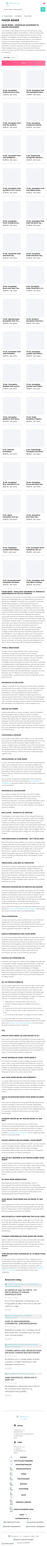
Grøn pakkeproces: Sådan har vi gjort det (21, 1378)
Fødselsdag (18, 16)
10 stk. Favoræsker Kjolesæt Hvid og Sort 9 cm (12, 386)
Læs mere (8, 1310)
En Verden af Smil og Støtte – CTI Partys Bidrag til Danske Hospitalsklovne (21, 1292)
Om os (23, 1495)
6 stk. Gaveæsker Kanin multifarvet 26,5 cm (35, 549)
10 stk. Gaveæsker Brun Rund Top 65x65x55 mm (33, 517)
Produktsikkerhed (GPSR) (23, 1509)
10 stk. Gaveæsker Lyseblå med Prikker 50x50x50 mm (34, 353)
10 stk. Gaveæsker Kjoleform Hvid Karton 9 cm (11, 419)
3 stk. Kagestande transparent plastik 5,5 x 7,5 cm (35, 157)
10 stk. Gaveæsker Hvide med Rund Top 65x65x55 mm (34, 255)
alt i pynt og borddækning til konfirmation (21, 909)
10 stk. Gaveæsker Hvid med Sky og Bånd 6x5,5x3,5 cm (12, 125)
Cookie (23, 1474)
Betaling (23, 1484)
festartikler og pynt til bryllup (17, 1133)
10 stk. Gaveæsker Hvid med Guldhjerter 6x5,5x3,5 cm (12, 157)
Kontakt (23, 1457)
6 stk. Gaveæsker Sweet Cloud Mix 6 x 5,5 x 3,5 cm (35, 288)
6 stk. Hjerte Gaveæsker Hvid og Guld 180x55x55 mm (10, 517)
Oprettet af (23, 1543)
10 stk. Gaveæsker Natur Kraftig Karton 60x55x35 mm (11, 223)
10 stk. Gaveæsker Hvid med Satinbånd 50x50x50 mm (12, 353)
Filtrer (23, 63)
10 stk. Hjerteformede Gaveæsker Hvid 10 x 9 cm (11, 321)
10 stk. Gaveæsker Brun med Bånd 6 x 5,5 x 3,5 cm (11, 484)
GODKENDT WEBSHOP (23, 1502)
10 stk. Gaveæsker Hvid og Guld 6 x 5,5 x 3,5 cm (12, 189)
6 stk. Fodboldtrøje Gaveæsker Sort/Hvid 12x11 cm (34, 451)
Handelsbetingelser (24, 1465)
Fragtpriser (23, 1489)
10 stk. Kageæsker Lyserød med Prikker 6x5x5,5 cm (11, 549)
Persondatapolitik (23, 1469)
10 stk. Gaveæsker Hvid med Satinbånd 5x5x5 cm (35, 92)
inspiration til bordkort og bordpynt (20, 1023)
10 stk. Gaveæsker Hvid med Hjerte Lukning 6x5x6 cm (35, 582)
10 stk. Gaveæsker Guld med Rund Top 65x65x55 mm (12, 255)
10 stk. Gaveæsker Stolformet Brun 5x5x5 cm (11, 92)
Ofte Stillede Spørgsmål (23, 1461)
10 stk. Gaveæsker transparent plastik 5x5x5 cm (33, 125)
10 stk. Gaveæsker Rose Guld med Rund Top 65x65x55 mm (35, 223)
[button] (10, 57)
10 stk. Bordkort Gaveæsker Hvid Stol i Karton (34, 321)
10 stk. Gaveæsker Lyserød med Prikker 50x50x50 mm (34, 386)
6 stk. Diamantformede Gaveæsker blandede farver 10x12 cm (11, 582)
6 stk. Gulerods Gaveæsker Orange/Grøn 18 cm (10, 451)
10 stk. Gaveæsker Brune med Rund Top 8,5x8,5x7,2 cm (34, 484)
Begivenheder (8, 16)
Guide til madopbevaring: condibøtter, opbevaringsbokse (21, 1322)
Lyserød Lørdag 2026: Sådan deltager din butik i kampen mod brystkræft (23, 1351)
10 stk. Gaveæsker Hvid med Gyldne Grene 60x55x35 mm (35, 190)
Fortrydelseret (23, 1479)
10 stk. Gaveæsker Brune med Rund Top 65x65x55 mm (11, 288)
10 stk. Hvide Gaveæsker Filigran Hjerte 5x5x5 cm (33, 419)
